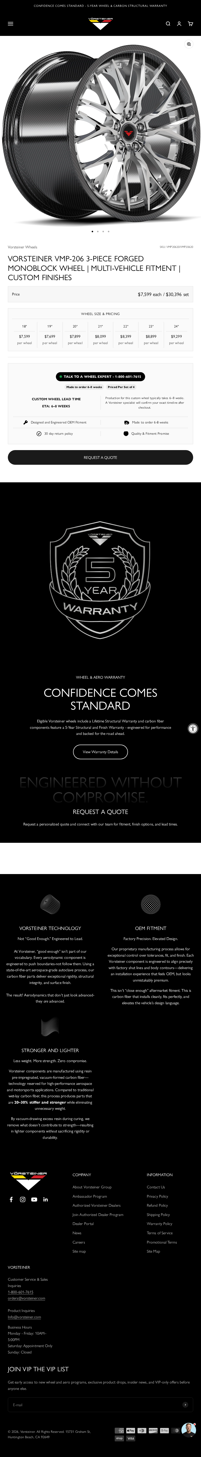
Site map (79, 1251)
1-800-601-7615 (20, 1292)
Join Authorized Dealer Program (98, 1214)
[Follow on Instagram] (22, 1199)
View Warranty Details (100, 752)
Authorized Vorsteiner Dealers (97, 1205)
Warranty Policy (160, 1223)
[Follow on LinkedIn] (45, 1199)
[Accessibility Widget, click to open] (193, 728)
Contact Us (156, 1187)
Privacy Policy (157, 1196)
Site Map (153, 1251)
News (77, 1233)
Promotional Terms (162, 1242)
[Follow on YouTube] (34, 1199)
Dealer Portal (83, 1223)
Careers (79, 1242)
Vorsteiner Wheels (22, 247)
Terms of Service (160, 1233)
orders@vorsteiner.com (26, 1298)
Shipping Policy (158, 1214)
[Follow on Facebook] (11, 1199)
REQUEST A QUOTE (100, 457)
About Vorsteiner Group (92, 1187)
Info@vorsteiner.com (24, 1317)
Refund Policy (157, 1205)
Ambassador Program (90, 1196)
